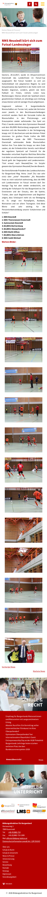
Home (4, 30)
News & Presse (13, 30)
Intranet (9, 883)
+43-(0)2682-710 (14, 832)
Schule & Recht (8, 850)
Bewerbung (7, 865)
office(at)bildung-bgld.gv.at (16, 838)
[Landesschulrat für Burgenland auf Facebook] (29, 4)
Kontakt (6, 868)
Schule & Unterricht (10, 853)
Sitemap (6, 871)
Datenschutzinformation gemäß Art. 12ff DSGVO (21, 841)
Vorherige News (8, 667)
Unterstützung (8, 859)
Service (5, 862)
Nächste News (39, 671)
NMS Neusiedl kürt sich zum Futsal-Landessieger (20, 33)
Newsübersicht (14, 759)
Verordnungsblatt (9, 877)
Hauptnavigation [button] (42, 4)
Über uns (6, 847)
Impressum (7, 874)
